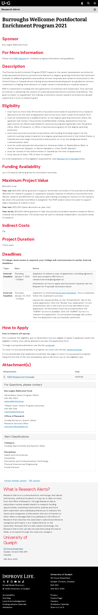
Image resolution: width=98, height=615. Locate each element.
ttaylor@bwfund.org (14, 411)
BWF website (20, 58)
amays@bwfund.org (14, 401)
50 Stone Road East (13, 548)
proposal (49, 345)
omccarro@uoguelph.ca (16, 426)
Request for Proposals (68, 158)
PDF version (34, 480)
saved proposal (74, 349)
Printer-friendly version (15, 480)
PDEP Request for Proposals (20, 377)
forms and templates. (65, 293)
